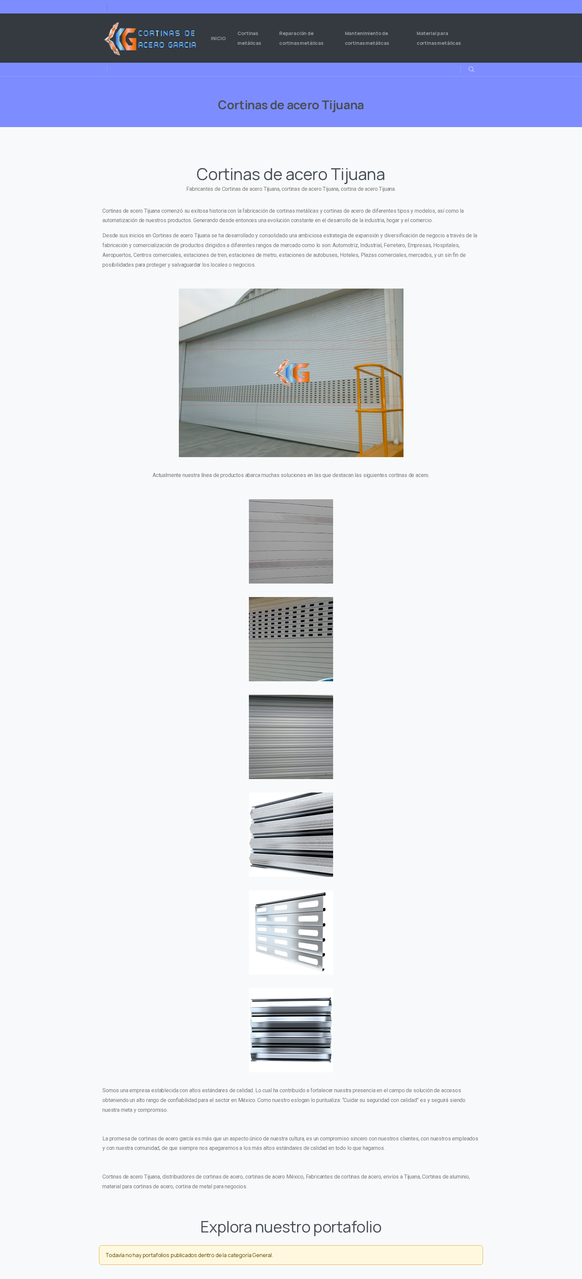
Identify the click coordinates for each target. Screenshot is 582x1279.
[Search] (471, 69)
